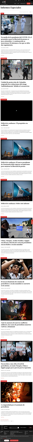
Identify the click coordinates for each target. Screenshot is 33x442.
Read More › (2, 55)
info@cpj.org (30, 431)
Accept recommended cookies (14, 440)
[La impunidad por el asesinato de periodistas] (16, 392)
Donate (30, 427)
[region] (16, 438)
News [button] (15, 3)
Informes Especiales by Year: (23, 12)
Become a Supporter (23, 427)
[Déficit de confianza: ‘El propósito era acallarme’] (16, 110)
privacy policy (4, 438)
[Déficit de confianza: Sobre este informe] (16, 191)
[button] (31, 0)
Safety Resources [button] (22, 3)
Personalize (6, 440)
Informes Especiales (3, 58)
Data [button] (18, 3)
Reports (2, 13)
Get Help (28, 3)
